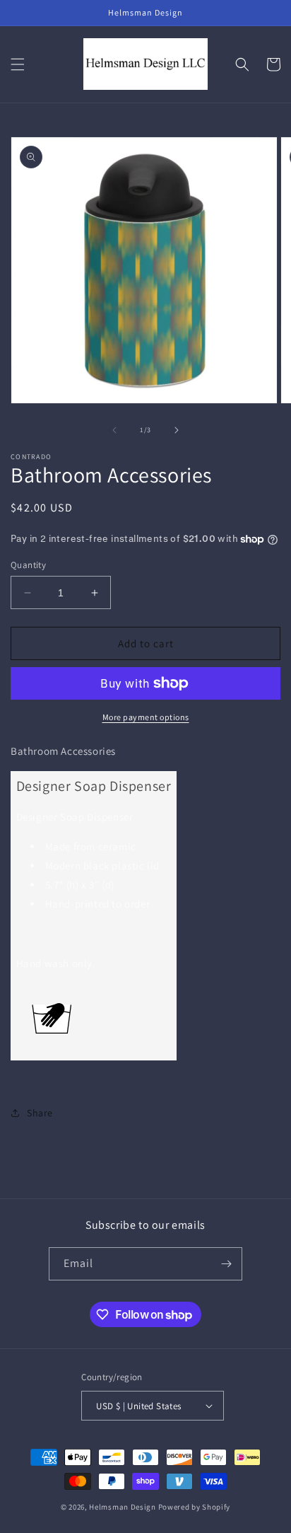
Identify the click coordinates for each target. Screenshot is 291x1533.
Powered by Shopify (194, 1507)
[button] (17, 64)
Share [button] (40, 1112)
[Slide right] (176, 430)
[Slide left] (114, 430)
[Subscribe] (226, 1263)
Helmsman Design (122, 1507)
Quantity (28, 565)
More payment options (145, 717)
